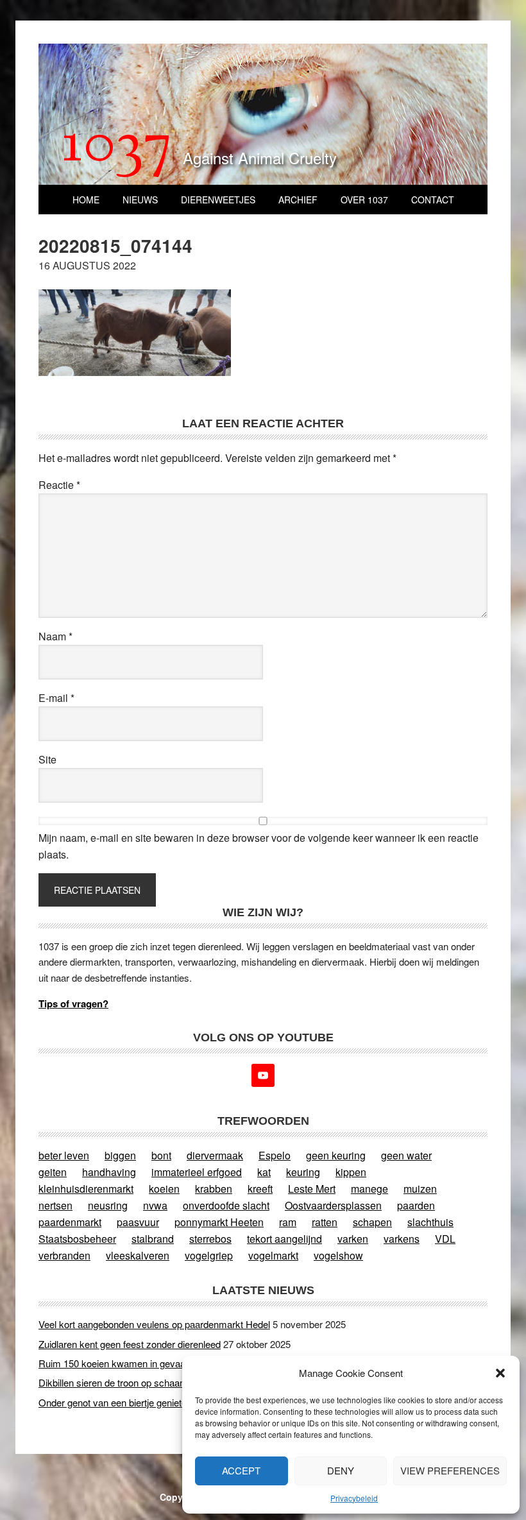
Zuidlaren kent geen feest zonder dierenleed (129, 1344)
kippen (350, 1172)
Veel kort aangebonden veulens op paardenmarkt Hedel (154, 1324)
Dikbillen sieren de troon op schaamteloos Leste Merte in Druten (172, 1382)
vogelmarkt (273, 1255)
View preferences (450, 1470)
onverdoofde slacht (226, 1205)
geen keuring (336, 1155)
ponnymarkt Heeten (219, 1222)
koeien (164, 1188)
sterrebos (210, 1238)
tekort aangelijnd (284, 1238)
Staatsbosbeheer (77, 1238)
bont (161, 1155)
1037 (117, 147)
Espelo (275, 1155)
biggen (120, 1155)
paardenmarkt (69, 1222)
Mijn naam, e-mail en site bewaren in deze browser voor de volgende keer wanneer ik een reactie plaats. (258, 846)
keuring (303, 1172)
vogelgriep (209, 1255)
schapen (372, 1222)
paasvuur (138, 1222)
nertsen (55, 1205)
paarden (416, 1205)
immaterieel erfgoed (196, 1172)
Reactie (59, 484)
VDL (445, 1238)
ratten (324, 1222)
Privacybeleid (354, 1497)
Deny (340, 1470)
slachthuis (430, 1222)
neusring (108, 1205)
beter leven (63, 1155)
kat (264, 1172)
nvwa (155, 1205)
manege (369, 1188)
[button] (500, 1373)
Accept (241, 1470)
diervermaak (215, 1155)
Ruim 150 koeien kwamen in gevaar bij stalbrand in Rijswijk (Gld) (174, 1363)
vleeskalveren (137, 1255)
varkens (402, 1238)
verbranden (64, 1255)
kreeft (260, 1188)
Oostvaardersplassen (333, 1205)
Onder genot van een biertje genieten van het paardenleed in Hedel (177, 1402)
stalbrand (153, 1238)
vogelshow (338, 1255)
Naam (55, 636)
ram (287, 1222)
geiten (52, 1172)
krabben (213, 1188)
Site (47, 759)
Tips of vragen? (73, 1003)
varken (352, 1238)
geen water (406, 1155)
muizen (420, 1188)
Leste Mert (311, 1188)
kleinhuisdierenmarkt (85, 1188)
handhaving (109, 1172)
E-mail (56, 697)
